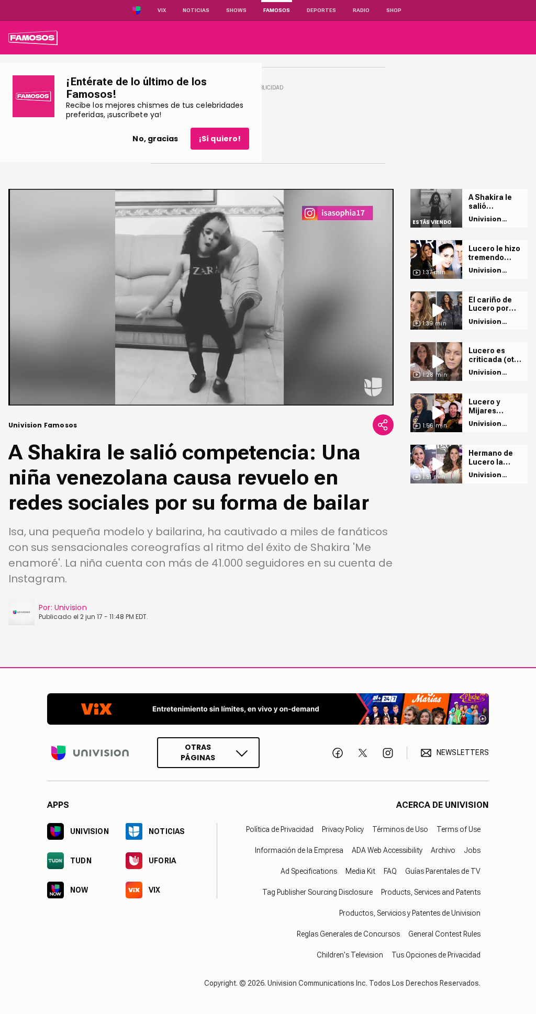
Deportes (321, 10)
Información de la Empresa (299, 850)
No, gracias (155, 138)
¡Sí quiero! (220, 138)
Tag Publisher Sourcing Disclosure (317, 892)
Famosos (276, 10)
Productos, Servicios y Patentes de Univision (410, 913)
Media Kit (360, 871)
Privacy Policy (343, 829)
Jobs (472, 850)
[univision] (33, 37)
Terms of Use (459, 829)
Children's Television (350, 955)
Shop (393, 10)
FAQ (390, 871)
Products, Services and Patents (431, 892)
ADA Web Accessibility (387, 850)
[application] (201, 297)
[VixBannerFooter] (268, 709)
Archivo (443, 850)
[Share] (383, 424)
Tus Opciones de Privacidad (436, 955)
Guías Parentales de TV (443, 871)
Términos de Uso (400, 829)
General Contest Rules (444, 934)
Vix (162, 10)
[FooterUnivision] (90, 752)
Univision (70, 607)
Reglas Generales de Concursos (348, 934)
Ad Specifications (309, 871)
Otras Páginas (198, 752)
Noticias (196, 10)
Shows (236, 10)
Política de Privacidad (280, 829)
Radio (361, 10)
